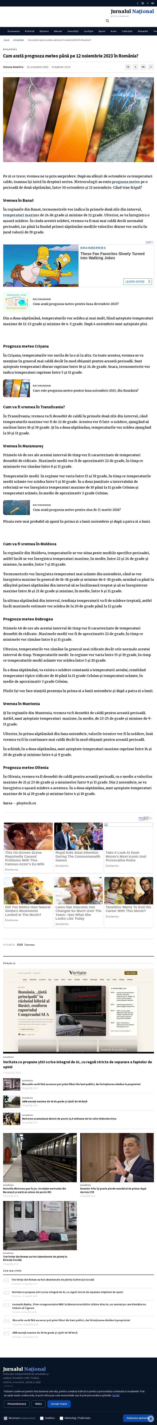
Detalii (115, 1395)
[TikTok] (147, 3)
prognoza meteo (126, 182)
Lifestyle (127, 31)
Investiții (73, 31)
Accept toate (59, 1404)
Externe (44, 31)
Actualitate (18, 40)
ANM (20, 945)
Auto (114, 31)
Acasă (6, 40)
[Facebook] (137, 3)
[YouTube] (152, 3)
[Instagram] (142, 3)
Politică (29, 31)
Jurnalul (24, 1369)
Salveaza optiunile (138, 1418)
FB (128, 67)
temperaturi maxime (21, 215)
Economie (14, 31)
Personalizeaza (16, 1404)
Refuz (38, 1404)
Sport (102, 31)
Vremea (29, 945)
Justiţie (88, 31)
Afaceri (58, 31)
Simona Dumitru (13, 67)
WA (143, 67)
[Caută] (107, 20)
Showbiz (143, 31)
